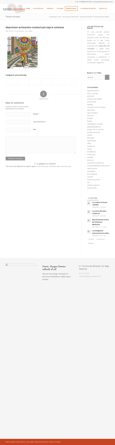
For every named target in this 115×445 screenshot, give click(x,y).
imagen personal (93, 132)
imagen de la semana (95, 129)
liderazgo (90, 138)
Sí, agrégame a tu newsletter (46, 164)
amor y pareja (92, 93)
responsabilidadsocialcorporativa (100, 165)
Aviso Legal (30, 442)
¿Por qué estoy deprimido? (71, 17)
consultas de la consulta (96, 107)
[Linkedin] (6, 1)
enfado (90, 118)
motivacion (91, 154)
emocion (90, 115)
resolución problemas (95, 163)
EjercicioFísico (92, 113)
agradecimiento (93, 90)
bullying (90, 104)
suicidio (90, 177)
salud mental (92, 168)
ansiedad (90, 96)
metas (89, 149)
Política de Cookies (54, 442)
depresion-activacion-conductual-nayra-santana (35, 27)
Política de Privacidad (41, 442)
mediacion (91, 146)
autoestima (91, 101)
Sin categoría (92, 174)
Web (34, 129)
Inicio (59, 17)
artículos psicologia (94, 99)
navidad (90, 157)
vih (88, 182)
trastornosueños (93, 179)
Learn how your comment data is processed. (53, 166)
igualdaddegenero (94, 127)
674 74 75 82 (84, 273)
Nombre (36, 114)
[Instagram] (9, 1)
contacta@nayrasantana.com (90, 276)
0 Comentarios (19, 31)
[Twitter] (13, 1)
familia (89, 121)
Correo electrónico (39, 122)
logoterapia (91, 140)
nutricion (90, 160)
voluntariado (92, 188)
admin (30, 31)
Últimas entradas (13, 16)
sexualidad (91, 171)
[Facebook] (2, 1)
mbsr (89, 143)
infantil (89, 135)
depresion (91, 110)
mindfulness (91, 152)
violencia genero (93, 185)
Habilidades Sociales (95, 124)
